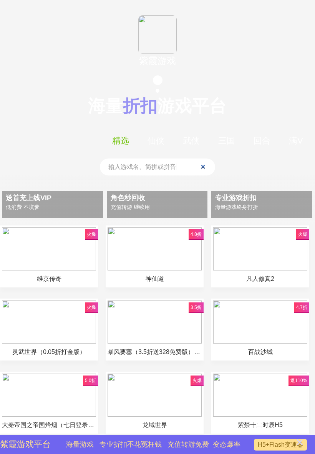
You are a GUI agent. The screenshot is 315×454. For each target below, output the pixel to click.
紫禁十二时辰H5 (260, 425)
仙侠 (156, 140)
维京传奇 (49, 278)
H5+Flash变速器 (280, 444)
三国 (226, 140)
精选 (120, 140)
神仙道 (155, 278)
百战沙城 (260, 352)
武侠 (191, 140)
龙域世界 (155, 425)
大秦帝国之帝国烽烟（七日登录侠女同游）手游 (49, 425)
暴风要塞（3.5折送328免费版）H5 (155, 352)
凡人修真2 (260, 278)
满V (296, 140)
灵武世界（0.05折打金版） (49, 352)
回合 (262, 140)
